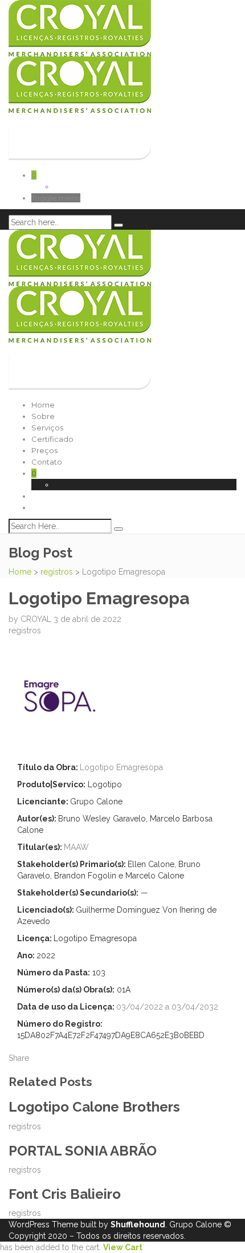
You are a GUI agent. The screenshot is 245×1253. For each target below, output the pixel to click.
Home (43, 404)
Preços (44, 450)
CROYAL (37, 619)
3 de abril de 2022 (87, 619)
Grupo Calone (195, 1224)
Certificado (52, 439)
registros (56, 571)
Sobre (43, 416)
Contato (46, 461)
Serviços (47, 427)
